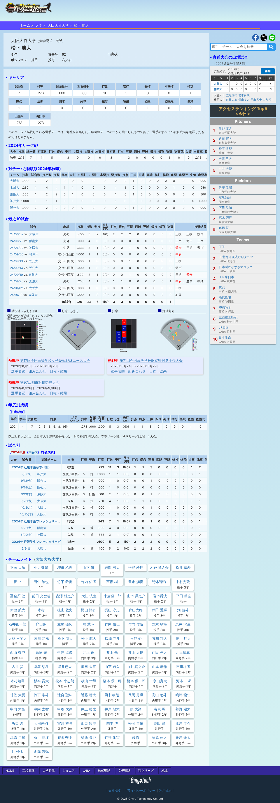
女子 (124, 770)
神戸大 (14, 201)
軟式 (104, 770)
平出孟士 (256, 99)
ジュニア (69, 770)
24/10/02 (16, 288)
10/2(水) (26, 507)
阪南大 (33, 241)
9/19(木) (26, 494)
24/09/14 (16, 268)
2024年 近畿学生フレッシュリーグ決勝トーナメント (48, 521)
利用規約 (165, 790)
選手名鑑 (18, 371)
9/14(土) (26, 487)
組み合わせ (37, 371)
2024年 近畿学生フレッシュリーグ (36, 541)
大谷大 (33, 452)
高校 (28, 770)
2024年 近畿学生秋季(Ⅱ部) (31, 467)
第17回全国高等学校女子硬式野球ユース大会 (55, 360)
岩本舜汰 (244, 95)
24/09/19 (16, 274)
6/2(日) (27, 548)
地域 (164, 770)
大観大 (33, 234)
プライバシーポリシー (140, 790)
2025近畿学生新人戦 (230, 63)
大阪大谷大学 (58, 25)
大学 (38, 25)
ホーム (25, 25)
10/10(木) (26, 514)
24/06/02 (16, 234)
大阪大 (14, 181)
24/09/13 (16, 261)
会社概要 (114, 790)
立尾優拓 (231, 95)
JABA (86, 770)
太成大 (14, 187)
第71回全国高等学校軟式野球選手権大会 (151, 360)
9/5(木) (27, 474)
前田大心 (231, 99)
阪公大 (14, 207)
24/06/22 (16, 241)
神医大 (33, 248)
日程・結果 (58, 371)
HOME (10, 770)
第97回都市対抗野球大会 (39, 382)
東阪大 (14, 194)
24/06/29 (16, 248)
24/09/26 (16, 281)
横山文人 (244, 99)
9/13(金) (26, 480)
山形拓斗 (268, 99)
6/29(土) (26, 534)
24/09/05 (16, 254)
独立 (146, 770)
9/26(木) (26, 501)
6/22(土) (26, 528)
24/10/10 (16, 295)
